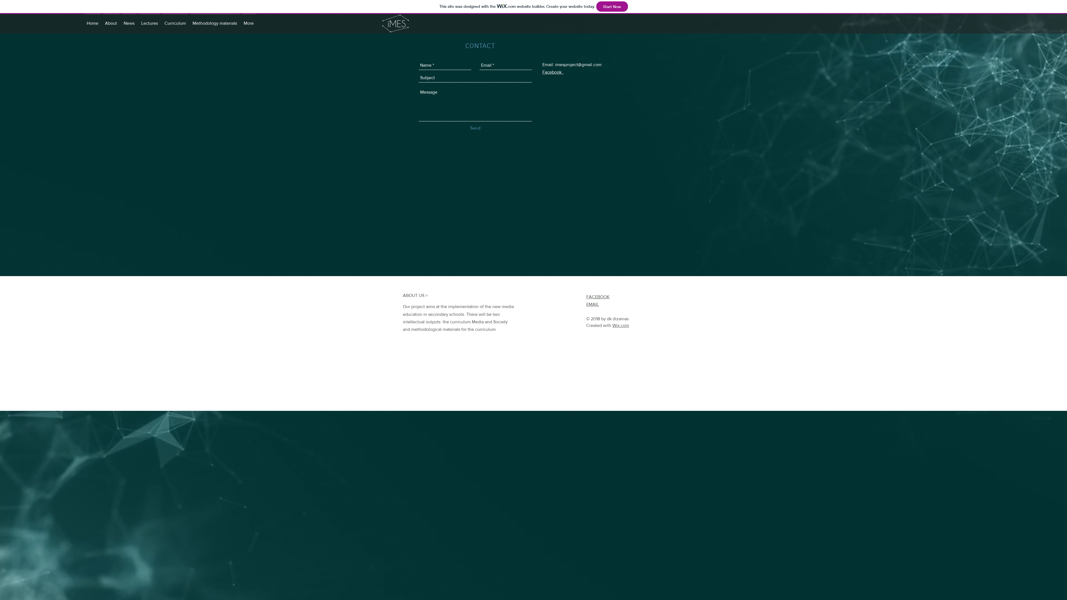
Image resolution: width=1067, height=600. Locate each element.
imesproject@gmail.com (578, 64)
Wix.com (620, 325)
